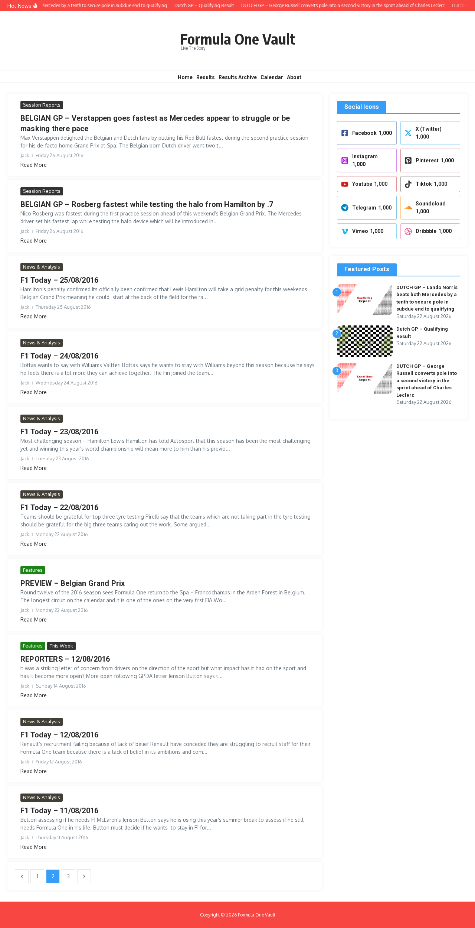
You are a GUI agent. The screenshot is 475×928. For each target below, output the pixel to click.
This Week (61, 646)
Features (33, 570)
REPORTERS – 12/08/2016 (65, 659)
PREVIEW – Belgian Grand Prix (72, 583)
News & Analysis (41, 267)
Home (185, 77)
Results (205, 77)
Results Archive (238, 77)
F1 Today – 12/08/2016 (59, 734)
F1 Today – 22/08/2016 (59, 507)
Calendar (272, 77)
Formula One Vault (237, 38)
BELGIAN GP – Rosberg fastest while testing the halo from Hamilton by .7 (146, 204)
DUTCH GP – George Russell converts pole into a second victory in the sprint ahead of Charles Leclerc (426, 380)
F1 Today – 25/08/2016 (59, 280)
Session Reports (41, 105)
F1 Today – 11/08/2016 (59, 810)
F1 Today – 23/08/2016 (59, 431)
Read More (33, 165)
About (294, 77)
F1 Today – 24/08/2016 (59, 355)
